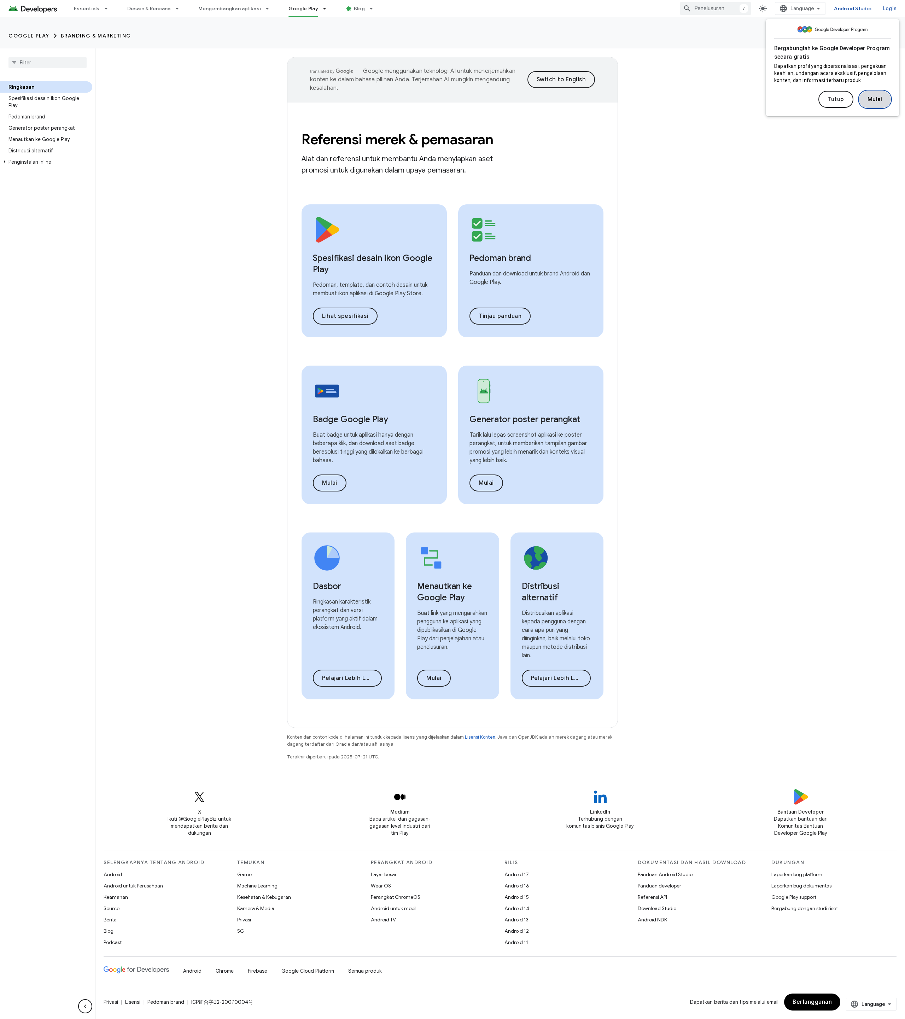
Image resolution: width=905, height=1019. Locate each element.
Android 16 (516, 886)
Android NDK (652, 919)
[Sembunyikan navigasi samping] (85, 1006)
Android (113, 874)
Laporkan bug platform (796, 874)
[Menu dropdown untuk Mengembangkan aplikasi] (270, 8)
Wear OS (381, 886)
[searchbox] (47, 62)
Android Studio (852, 8)
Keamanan (116, 897)
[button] (46, 162)
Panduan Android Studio (665, 874)
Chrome (225, 971)
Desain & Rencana (149, 8)
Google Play (303, 8)
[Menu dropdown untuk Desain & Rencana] (180, 8)
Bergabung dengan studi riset (804, 908)
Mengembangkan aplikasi (229, 8)
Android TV (383, 919)
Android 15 (516, 897)
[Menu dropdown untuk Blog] (374, 8)
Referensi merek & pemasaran (398, 139)
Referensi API (652, 897)
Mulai (875, 99)
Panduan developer (659, 886)
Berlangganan (812, 1002)
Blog (359, 8)
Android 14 (516, 908)
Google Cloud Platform (307, 971)
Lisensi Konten (480, 737)
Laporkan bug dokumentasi (802, 886)
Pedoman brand (165, 1002)
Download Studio (657, 908)
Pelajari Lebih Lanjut (351, 678)
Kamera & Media (255, 908)
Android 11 (516, 942)
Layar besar (384, 874)
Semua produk (365, 971)
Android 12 (516, 931)
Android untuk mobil (393, 908)
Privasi (244, 919)
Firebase (257, 971)
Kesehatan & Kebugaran (264, 897)
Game (244, 874)
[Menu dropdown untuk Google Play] (327, 8)
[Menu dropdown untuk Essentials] (109, 8)
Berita (110, 919)
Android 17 (516, 874)
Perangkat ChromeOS (395, 897)
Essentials (87, 8)
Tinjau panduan (500, 316)
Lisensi (132, 1002)
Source (111, 908)
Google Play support (793, 897)
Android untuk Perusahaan (133, 886)
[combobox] (715, 8)
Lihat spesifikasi (345, 316)
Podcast (113, 942)
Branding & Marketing (96, 36)
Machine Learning (257, 886)
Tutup (836, 99)
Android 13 (516, 919)
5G (240, 931)
